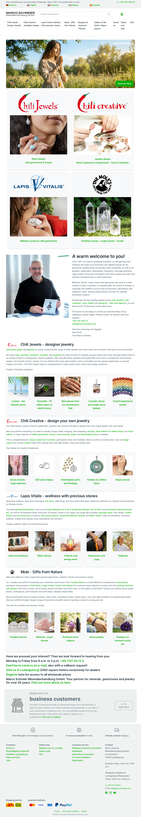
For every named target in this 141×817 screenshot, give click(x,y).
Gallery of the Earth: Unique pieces (100, 25)
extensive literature (25, 509)
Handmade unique (14, 349)
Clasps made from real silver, (42, 440)
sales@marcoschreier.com (84, 324)
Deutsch (12, 5)
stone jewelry (122, 582)
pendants (34, 355)
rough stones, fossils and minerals (57, 585)
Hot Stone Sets (24, 515)
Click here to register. (51, 717)
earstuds (25, 355)
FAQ (132, 22)
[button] (14, 29)
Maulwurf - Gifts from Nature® (112, 303)
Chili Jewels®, (118, 300)
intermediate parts (89, 434)
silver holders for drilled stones (110, 431)
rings (17, 355)
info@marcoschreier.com (121, 788)
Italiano (74, 5)
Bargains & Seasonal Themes (83, 25)
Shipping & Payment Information (86, 748)
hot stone (49, 501)
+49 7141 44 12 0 (72, 661)
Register (12, 674)
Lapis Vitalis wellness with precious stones (51, 24)
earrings (91, 431)
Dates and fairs (123, 25)
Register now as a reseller (51, 748)
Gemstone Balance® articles (72, 515)
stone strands (63, 434)
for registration (123, 705)
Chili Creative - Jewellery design (31, 24)
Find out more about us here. (51, 682)
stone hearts (35, 585)
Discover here (124, 83)
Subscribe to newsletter (83, 754)
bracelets (44, 355)
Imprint (84, 811)
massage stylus (105, 512)
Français (54, 5)
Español (96, 5)
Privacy (57, 811)
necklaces (57, 355)
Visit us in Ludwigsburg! (22, 670)
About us (116, 24)
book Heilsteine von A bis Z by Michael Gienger (68, 509)
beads (73, 434)
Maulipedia (77, 751)
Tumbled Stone (77, 582)
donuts (52, 434)
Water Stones (96, 515)
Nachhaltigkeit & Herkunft (17, 751)
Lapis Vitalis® (88, 303)
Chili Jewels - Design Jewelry (14, 24)
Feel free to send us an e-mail (26, 665)
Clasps (27, 443)
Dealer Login (44, 751)
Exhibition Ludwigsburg (16, 754)
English (32, 5)
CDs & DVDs (96, 509)
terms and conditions (71, 811)
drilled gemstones (40, 434)
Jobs (8, 760)
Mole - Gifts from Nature (70, 24)
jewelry (31, 349)
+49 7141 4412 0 (127, 2)
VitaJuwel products (50, 515)
